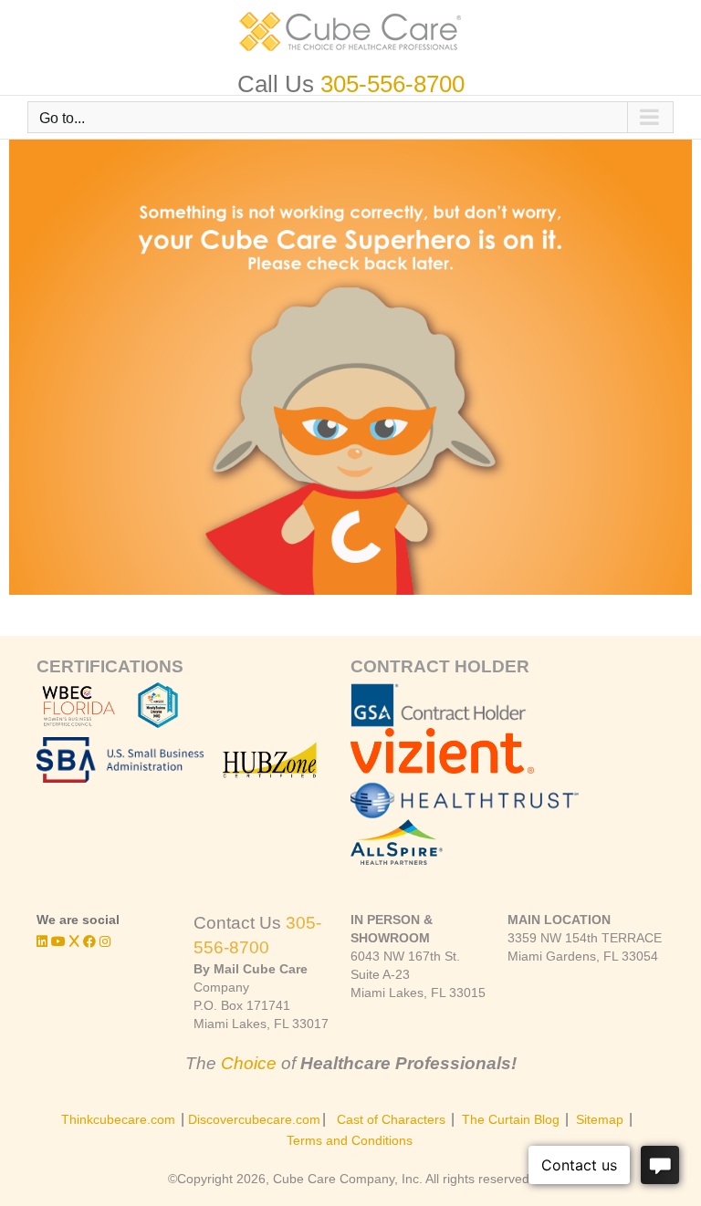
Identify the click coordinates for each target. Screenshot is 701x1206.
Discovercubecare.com (254, 1119)
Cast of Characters (391, 1119)
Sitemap (599, 1119)
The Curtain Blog (511, 1119)
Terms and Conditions (350, 1140)
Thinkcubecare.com (118, 1119)
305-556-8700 (392, 84)
